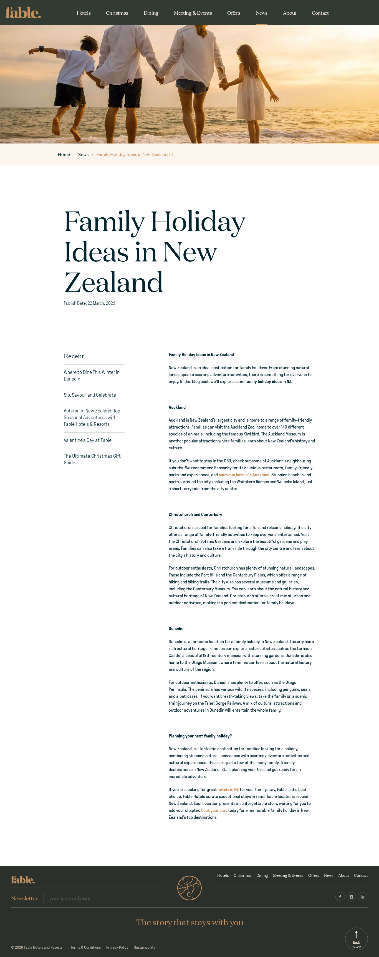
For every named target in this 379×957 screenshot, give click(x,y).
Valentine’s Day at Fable (88, 440)
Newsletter (24, 898)
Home (64, 154)
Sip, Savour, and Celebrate (90, 395)
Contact (320, 12)
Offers (233, 12)
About (289, 12)
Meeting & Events (193, 12)
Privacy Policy (117, 947)
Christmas (117, 12)
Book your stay (214, 810)
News (261, 12)
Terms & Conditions (86, 947)
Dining (151, 12)
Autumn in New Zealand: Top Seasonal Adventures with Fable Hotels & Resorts (92, 417)
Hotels (84, 12)
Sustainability (144, 947)
